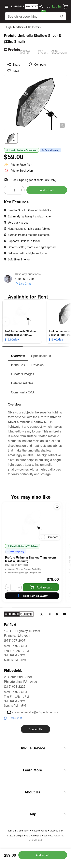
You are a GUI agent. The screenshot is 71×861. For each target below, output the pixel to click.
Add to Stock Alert (22, 170)
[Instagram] (49, 614)
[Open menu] (6, 6)
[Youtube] (64, 614)
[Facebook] (56, 614)
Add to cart (47, 190)
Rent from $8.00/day (35, 596)
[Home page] (24, 6)
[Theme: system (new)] (41, 6)
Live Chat (25, 283)
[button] (65, 6)
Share (16, 64)
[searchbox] (35, 16)
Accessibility (57, 830)
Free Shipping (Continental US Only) (33, 180)
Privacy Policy (39, 830)
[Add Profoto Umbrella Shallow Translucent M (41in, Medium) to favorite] (57, 507)
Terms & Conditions (18, 830)
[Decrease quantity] (7, 190)
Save (16, 71)
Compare (40, 64)
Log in (56, 6)
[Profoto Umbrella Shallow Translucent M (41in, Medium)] (32, 522)
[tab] (18, 356)
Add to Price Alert (21, 164)
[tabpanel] (35, 436)
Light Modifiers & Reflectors (23, 27)
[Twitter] (41, 614)
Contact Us (35, 729)
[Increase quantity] (21, 190)
